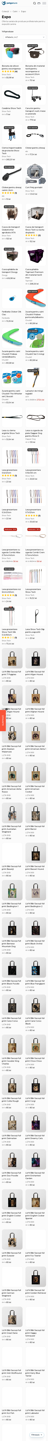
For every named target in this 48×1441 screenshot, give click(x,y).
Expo (23, 11)
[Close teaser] (6, 709)
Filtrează (35, 1435)
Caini (15, 11)
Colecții (5, 11)
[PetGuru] (9, 3)
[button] (32, 516)
